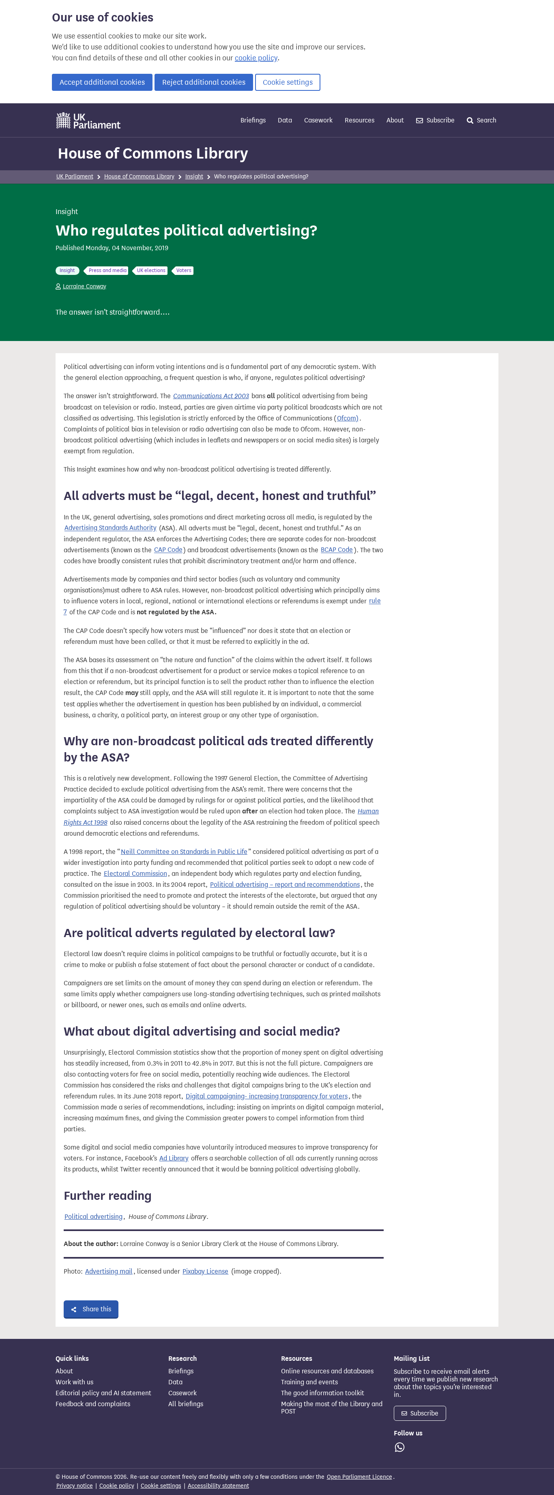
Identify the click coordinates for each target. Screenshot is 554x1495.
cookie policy (256, 58)
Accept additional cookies (102, 82)
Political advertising (93, 1216)
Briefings (253, 120)
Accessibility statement (218, 1485)
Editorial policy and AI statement (103, 1393)
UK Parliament (74, 176)
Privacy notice (74, 1485)
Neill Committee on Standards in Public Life (184, 852)
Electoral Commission (135, 873)
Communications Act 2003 (211, 396)
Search (485, 120)
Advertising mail (109, 1271)
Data (285, 120)
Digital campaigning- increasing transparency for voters (267, 1096)
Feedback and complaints (93, 1404)
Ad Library (174, 1158)
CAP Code (168, 550)
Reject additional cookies (203, 82)
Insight (194, 176)
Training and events (309, 1382)
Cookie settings (288, 82)
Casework (318, 120)
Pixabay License (205, 1271)
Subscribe (440, 120)
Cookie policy (116, 1485)
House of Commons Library (153, 153)
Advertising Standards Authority (110, 528)
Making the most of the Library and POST (331, 1408)
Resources (359, 120)
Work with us (74, 1382)
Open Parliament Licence (359, 1477)
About (395, 120)
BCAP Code (337, 550)
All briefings (185, 1404)
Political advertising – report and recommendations (285, 884)
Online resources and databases (327, 1371)
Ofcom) (348, 418)
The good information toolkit (322, 1393)
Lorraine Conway (84, 286)
